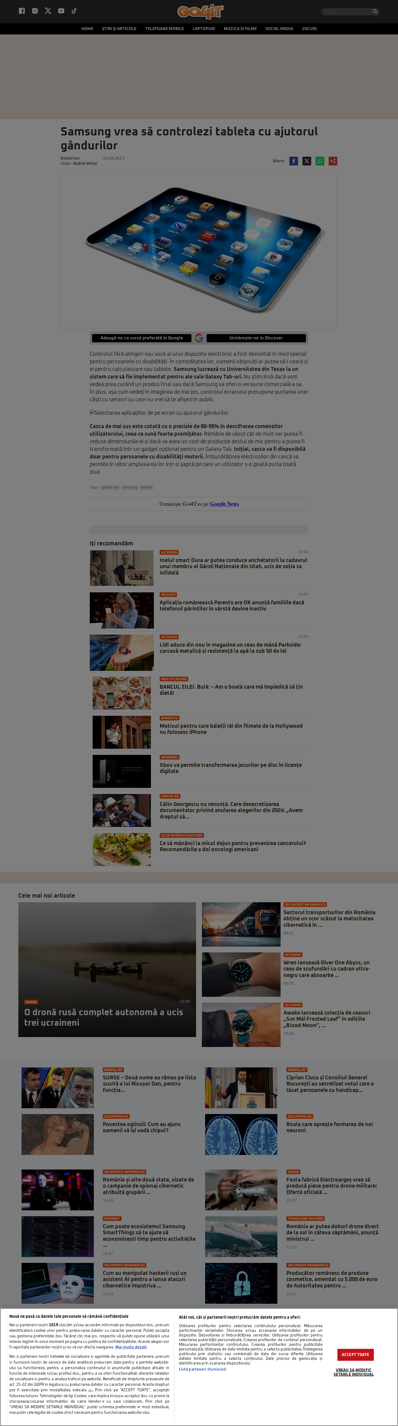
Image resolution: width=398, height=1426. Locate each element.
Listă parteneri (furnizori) (202, 1369)
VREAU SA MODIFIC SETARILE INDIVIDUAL (354, 1373)
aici (90, 1390)
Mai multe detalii (131, 1347)
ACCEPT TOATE (355, 1355)
